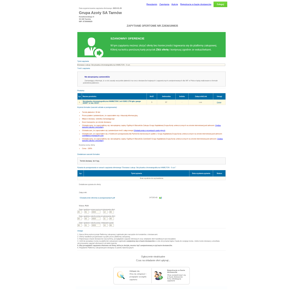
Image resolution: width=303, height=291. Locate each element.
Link (200, 102)
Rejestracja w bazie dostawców (195, 4)
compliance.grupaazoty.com (93, 135)
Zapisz (160, 200)
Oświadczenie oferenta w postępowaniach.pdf (97, 198)
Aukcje (174, 4)
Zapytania (164, 4)
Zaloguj (220, 4)
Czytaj (219, 102)
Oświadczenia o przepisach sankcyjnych (149, 130)
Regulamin (151, 4)
